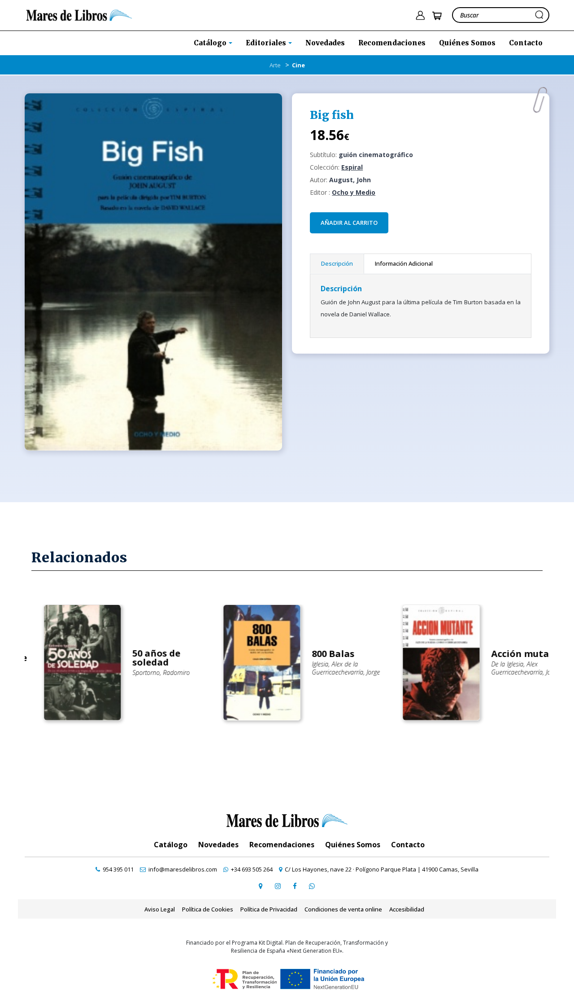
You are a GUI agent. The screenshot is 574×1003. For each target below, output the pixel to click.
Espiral (352, 167)
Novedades (325, 43)
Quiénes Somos (467, 43)
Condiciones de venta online (343, 909)
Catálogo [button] (211, 43)
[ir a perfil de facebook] (294, 886)
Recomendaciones (392, 43)
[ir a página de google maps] (260, 886)
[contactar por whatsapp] (311, 886)
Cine (298, 65)
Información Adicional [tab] (404, 263)
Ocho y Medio (353, 192)
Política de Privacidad (268, 909)
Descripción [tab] (337, 263)
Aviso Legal (159, 909)
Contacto (526, 43)
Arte (275, 65)
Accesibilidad (406, 909)
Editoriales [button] (267, 43)
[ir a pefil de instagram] (277, 886)
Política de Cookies (207, 909)
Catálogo (170, 845)
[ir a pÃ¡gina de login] (420, 15)
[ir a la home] (79, 14)
